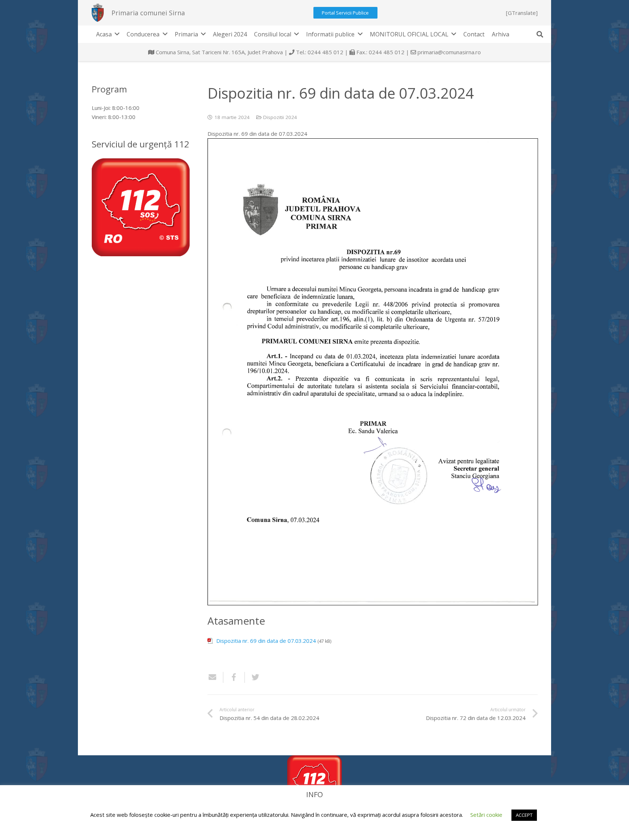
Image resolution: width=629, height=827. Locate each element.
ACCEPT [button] (524, 815)
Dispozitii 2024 (280, 117)
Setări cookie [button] (486, 814)
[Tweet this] (252, 677)
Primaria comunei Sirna (148, 12)
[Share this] (234, 677)
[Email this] (215, 677)
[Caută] (539, 34)
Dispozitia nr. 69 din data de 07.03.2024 (266, 640)
